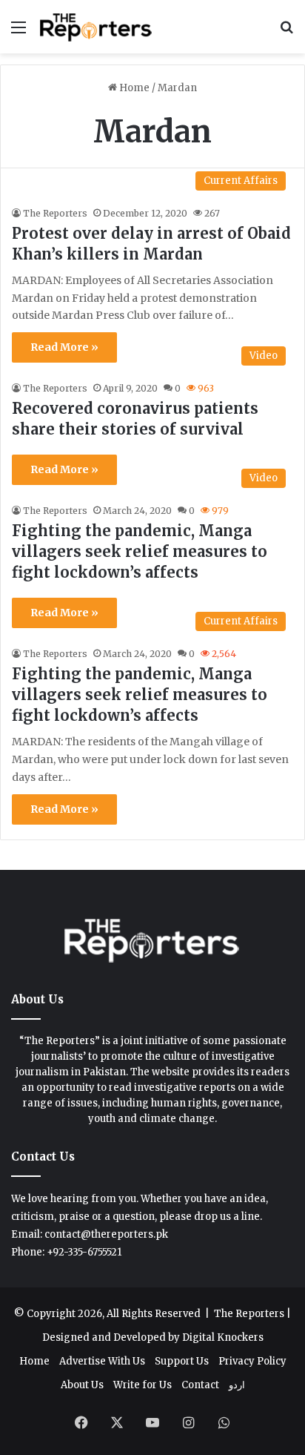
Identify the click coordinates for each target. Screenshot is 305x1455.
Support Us (182, 1361)
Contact (200, 1385)
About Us (82, 1385)
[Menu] (18, 32)
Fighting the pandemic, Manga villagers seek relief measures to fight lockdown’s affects (139, 551)
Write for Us (142, 1385)
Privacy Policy (252, 1361)
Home (133, 88)
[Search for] (286, 32)
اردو (237, 1385)
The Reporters (55, 213)
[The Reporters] (96, 26)
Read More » (64, 347)
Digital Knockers (223, 1337)
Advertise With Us (102, 1361)
